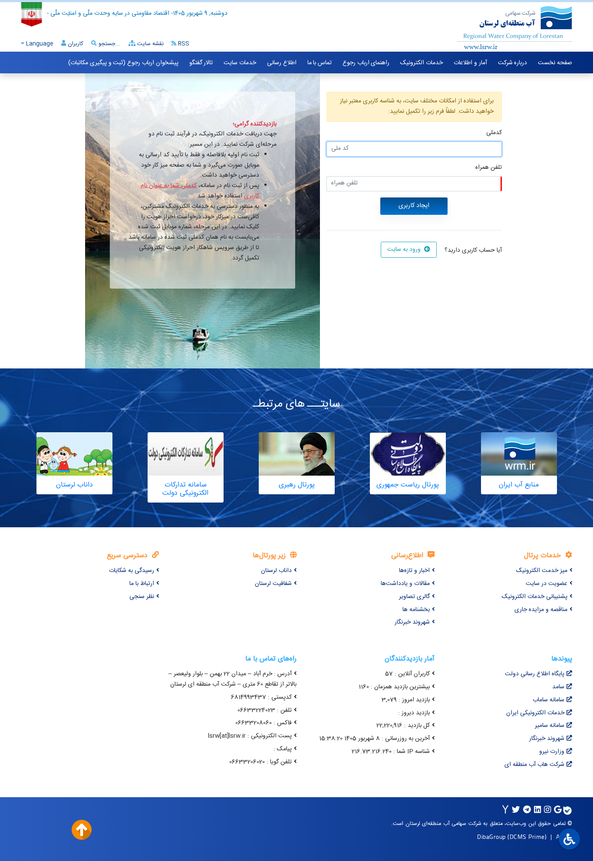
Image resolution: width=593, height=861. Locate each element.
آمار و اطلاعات (470, 63)
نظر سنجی (141, 597)
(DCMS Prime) (527, 836)
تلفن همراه (488, 168)
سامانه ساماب (548, 700)
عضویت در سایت (546, 583)
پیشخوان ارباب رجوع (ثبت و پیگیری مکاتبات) (123, 63)
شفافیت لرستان (273, 583)
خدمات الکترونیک (421, 63)
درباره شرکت (512, 63)
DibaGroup (491, 836)
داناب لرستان (276, 570)
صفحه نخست (555, 63)
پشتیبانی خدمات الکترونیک (534, 597)
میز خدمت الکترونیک (541, 570)
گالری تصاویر (414, 597)
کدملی (494, 133)
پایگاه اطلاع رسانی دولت (534, 674)
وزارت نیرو (551, 751)
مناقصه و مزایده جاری (540, 610)
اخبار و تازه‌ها (414, 570)
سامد (558, 687)
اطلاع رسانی (281, 63)
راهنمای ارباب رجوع (366, 63)
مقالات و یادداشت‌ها (405, 583)
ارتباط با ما (141, 583)
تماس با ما (319, 63)
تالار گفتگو (201, 63)
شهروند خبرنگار (412, 622)
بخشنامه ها (416, 610)
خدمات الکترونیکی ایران (535, 713)
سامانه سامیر (549, 725)
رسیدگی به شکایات (131, 570)
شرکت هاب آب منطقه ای (534, 764)
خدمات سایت (240, 63)
